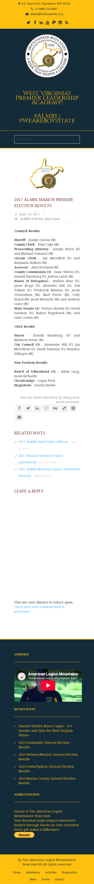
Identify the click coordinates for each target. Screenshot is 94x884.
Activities (51, 872)
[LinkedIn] (41, 22)
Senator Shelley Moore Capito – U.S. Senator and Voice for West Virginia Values (46, 730)
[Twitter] (28, 22)
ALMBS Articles (31, 219)
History (59, 879)
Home (17, 872)
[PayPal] (54, 22)
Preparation (69, 872)
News (33, 879)
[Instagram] (60, 22)
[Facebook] (35, 22)
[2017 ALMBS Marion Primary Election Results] (47, 173)
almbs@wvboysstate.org (46, 14)
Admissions (33, 872)
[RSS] (66, 22)
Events (46, 879)
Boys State (52, 219)
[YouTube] (47, 22)
